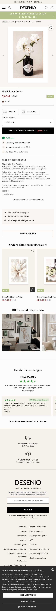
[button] (28, 606)
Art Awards (21, 561)
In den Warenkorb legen (28, 130)
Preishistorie (7, 194)
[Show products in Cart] (52, 8)
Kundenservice (36, 531)
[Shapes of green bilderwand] (21, 332)
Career (23, 540)
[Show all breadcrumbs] (5, 22)
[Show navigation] (4, 8)
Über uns (22, 527)
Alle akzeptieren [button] (28, 595)
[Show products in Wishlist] (46, 8)
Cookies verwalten (38, 558)
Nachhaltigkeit (20, 544)
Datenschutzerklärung (25, 516)
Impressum (21, 536)
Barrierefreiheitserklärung (15, 549)
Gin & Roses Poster (32, 22)
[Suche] (10, 8)
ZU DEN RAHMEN (28, 233)
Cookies (33, 544)
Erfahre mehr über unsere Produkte (28, 199)
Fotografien (16, 22)
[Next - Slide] (53, 55)
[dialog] (28, 588)
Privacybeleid (32, 589)
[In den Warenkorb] (32, 289)
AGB (31, 540)
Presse (23, 531)
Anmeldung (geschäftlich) (15, 565)
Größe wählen (8, 117)
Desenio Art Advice (38, 527)
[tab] (9, 86)
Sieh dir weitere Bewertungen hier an (28, 421)
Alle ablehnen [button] (28, 601)
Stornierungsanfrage (39, 553)
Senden (28, 510)
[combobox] (52, 569)
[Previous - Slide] (3, 55)
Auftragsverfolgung (38, 536)
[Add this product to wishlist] (51, 27)
